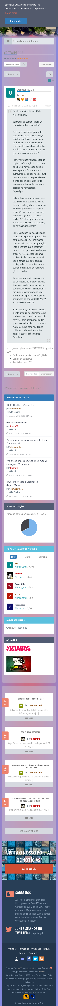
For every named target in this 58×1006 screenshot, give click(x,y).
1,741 (30, 608)
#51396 (48, 105)
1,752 (30, 597)
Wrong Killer (20, 584)
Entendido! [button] (16, 21)
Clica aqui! (29, 869)
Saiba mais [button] (11, 12)
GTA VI (12, 429)
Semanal (43, 556)
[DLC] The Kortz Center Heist (21, 405)
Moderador (22, 58)
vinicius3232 (20, 605)
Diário (27, 556)
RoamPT (14, 426)
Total (13, 556)
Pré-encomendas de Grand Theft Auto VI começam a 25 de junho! (30, 800)
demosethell (16, 408)
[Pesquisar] (24, 64)
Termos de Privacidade (30, 948)
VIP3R (17, 594)
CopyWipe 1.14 (13, 53)
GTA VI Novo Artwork (16, 422)
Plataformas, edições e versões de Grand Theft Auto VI (30, 766)
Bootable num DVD (22, 362)
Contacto (33, 953)
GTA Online (14, 411)
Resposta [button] (13, 74)
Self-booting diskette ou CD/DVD (30, 355)
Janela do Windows (22, 358)
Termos (23, 953)
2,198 (30, 587)
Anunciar (12, 948)
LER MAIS (29, 718)
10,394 (30, 566)
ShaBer (12, 627)
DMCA (46, 948)
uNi (16, 563)
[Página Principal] (8, 41)
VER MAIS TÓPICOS (29, 831)
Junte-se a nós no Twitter (29, 930)
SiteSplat (30, 968)
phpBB (19, 968)
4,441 (30, 577)
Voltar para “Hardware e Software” (23, 388)
